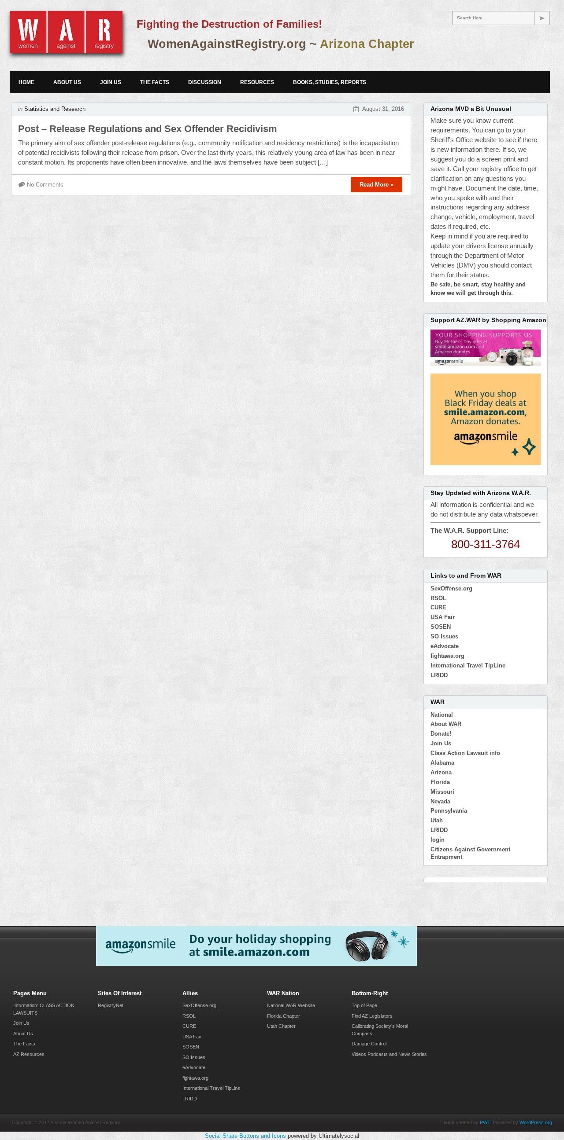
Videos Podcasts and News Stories (389, 1054)
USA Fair (442, 617)
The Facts (154, 82)
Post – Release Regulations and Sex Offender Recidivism (147, 128)
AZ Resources (29, 1054)
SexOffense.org (451, 588)
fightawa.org (447, 655)
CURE (438, 607)
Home (26, 82)
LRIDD (439, 675)
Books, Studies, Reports (329, 82)
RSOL (438, 598)
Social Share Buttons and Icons (245, 1136)
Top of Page (364, 1005)
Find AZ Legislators (372, 1016)
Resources (257, 82)
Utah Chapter (281, 1026)
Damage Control (369, 1043)
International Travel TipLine (467, 665)
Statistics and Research (54, 109)
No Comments (45, 184)
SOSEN (440, 626)
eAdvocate (444, 646)
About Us (67, 82)
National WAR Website (291, 1005)
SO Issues (444, 636)
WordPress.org (535, 1122)
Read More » (376, 184)
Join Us (110, 82)
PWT (485, 1122)
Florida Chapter (283, 1016)
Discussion (204, 82)
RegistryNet (110, 1005)
